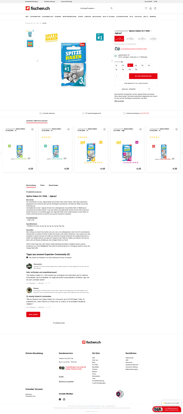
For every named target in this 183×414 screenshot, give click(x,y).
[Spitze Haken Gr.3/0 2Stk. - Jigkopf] (19, 152)
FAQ (93, 358)
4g (136, 65)
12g (136, 69)
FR (154, 1)
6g (149, 65)
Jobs (93, 378)
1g (116, 65)
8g (123, 69)
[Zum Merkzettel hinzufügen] (32, 129)
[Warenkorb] (155, 8)
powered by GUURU (60, 322)
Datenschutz (129, 358)
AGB (127, 360)
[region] (69, 61)
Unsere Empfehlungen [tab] (36, 121)
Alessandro (38, 264)
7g (116, 69)
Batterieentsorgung (132, 369)
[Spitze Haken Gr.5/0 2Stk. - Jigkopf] (163, 152)
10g (130, 69)
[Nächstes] (111, 61)
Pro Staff (95, 364)
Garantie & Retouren (132, 364)
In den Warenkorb (143, 76)
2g (123, 65)
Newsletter (95, 367)
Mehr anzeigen (119, 101)
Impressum (129, 362)
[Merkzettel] (146, 8)
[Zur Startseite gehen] (38, 8)
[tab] (31, 185)
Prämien (94, 369)
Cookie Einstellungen (99, 383)
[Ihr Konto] (150, 8)
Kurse (94, 374)
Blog (93, 362)
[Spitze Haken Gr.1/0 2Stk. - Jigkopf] (91, 152)
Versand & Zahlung (132, 367)
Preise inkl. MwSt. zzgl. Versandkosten (125, 44)
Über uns (95, 360)
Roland (36, 288)
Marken (94, 371)
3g (129, 65)
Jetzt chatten (33, 314)
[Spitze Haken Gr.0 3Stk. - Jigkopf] (127, 152)
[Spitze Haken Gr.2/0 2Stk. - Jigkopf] (55, 152)
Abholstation (96, 376)
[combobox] (93, 8)
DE (156, 1)
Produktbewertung (98, 381)
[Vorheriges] (37, 61)
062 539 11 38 (144, 113)
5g (142, 65)
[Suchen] (112, 8)
